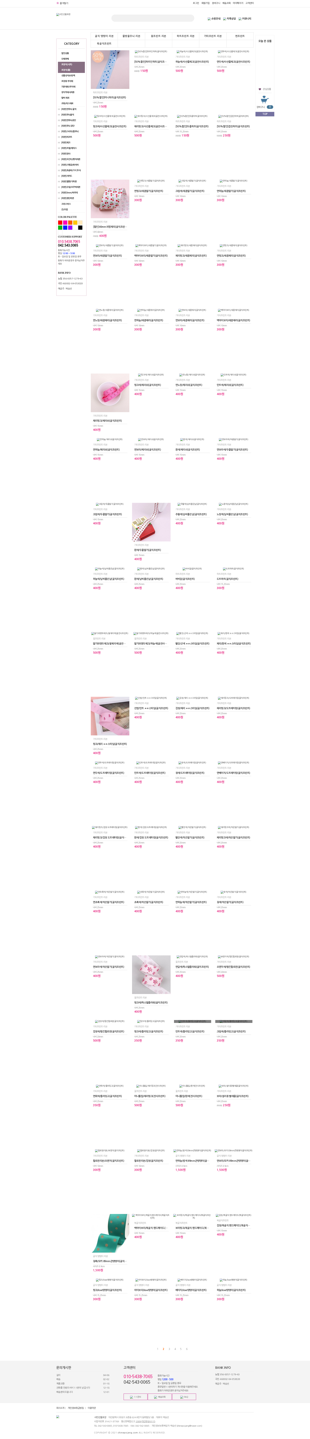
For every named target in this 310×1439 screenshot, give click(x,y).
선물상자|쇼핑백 (68, 76)
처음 (151, 1349)
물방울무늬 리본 (131, 36)
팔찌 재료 (65, 98)
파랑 (65, 227)
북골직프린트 (104, 43)
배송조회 (226, 3)
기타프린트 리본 (213, 36)
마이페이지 (238, 3)
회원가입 (205, 3)
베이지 (80, 222)
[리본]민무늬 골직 (68, 109)
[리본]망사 (65, 154)
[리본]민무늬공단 (68, 120)
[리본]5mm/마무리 (69, 193)
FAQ (186, 1397)
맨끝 (192, 1349)
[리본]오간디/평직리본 (70, 159)
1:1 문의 (137, 1397)
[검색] (189, 18)
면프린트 (240, 36)
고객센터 (249, 3)
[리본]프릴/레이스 (69, 148)
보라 (70, 227)
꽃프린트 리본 (158, 36)
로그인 (196, 3)
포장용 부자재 (67, 81)
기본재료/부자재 (68, 87)
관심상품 (267, 89)
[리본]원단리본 (67, 198)
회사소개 (60, 1408)
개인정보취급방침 (76, 1408)
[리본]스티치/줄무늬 (69, 131)
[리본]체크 (65, 143)
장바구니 (216, 3)
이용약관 (92, 1408)
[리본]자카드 (66, 176)
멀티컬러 (60, 232)
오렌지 (70, 222)
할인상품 (65, 53)
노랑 (75, 222)
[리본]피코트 (66, 137)
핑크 (65, 222)
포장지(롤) (65, 70)
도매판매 (65, 59)
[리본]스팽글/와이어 (69, 165)
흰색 (75, 227)
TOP (264, 114)
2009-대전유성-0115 (145, 1421)
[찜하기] (126, 106)
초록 (60, 227)
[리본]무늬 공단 (67, 126)
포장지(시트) (66, 64)
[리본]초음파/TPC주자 (71, 170)
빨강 (60, 222)
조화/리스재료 (67, 103)
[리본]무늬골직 (67, 115)
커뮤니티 (246, 18)
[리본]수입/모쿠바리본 (70, 187)
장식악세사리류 (67, 92)
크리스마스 (66, 204)
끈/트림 (64, 209)
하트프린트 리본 (186, 36)
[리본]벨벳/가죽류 (69, 181)
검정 (80, 227)
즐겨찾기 (62, 3)
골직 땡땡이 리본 (104, 36)
